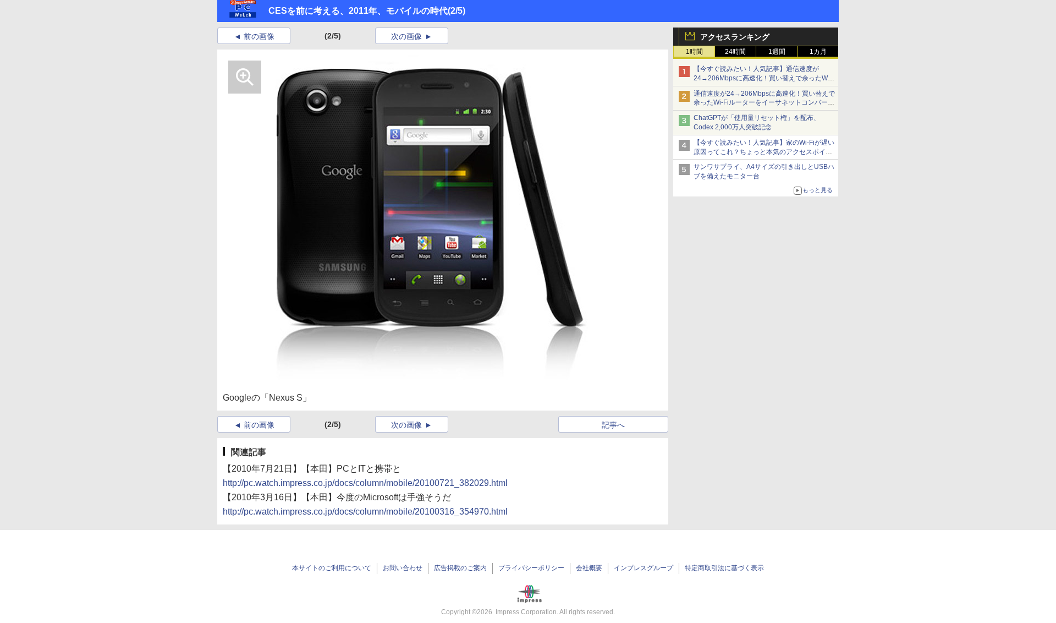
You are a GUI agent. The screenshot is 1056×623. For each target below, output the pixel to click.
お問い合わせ (402, 568)
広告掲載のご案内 (460, 568)
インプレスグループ (643, 568)
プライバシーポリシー (531, 568)
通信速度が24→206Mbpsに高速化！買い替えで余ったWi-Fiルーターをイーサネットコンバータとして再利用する (764, 103)
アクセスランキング (734, 36)
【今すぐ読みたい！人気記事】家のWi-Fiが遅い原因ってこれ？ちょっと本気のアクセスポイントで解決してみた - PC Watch (764, 152)
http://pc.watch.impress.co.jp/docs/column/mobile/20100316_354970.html (365, 511)
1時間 (694, 52)
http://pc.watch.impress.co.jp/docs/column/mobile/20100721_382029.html (365, 483)
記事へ (613, 424)
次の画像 (406, 36)
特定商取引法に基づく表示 (724, 568)
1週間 (776, 52)
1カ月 (818, 52)
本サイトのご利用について (331, 568)
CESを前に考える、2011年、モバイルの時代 (358, 10)
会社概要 (589, 568)
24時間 (735, 52)
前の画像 (259, 36)
